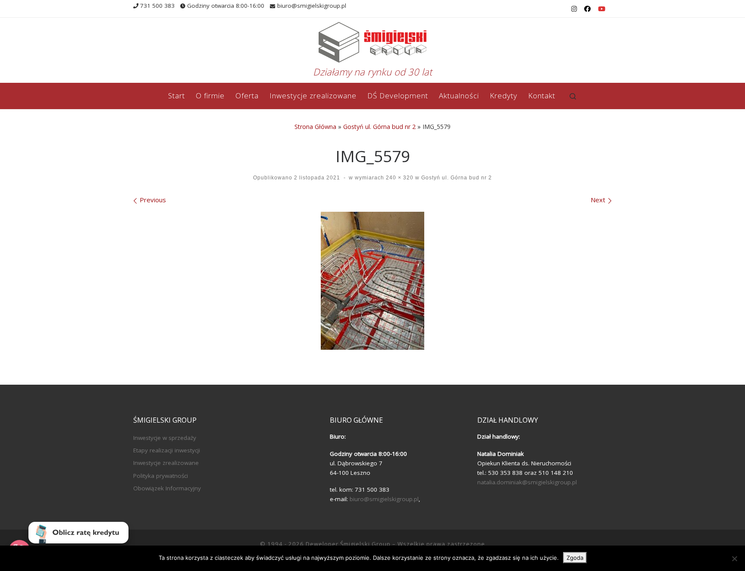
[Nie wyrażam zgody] (734, 558)
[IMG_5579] (372, 281)
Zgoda (575, 557)
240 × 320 (398, 178)
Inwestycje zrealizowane (166, 463)
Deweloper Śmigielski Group (348, 544)
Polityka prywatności (160, 476)
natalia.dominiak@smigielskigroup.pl (527, 482)
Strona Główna (315, 126)
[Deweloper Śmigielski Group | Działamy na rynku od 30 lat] (372, 40)
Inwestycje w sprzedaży (164, 438)
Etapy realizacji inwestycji (166, 450)
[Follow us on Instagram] (574, 9)
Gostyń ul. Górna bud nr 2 (379, 126)
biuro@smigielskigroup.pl (384, 499)
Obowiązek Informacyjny (167, 488)
